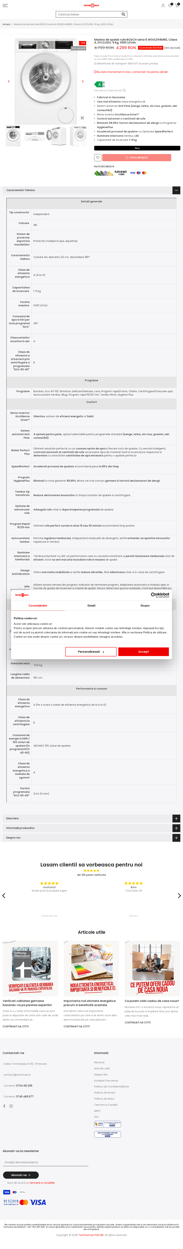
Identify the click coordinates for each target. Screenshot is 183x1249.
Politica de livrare (104, 1092)
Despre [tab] (145, 605)
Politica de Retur (104, 1099)
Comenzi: (18, 1085)
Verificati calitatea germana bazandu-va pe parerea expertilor (27, 1003)
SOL (96, 1117)
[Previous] (9, 81)
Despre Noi (100, 1074)
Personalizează (89, 652)
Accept (143, 652)
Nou (137, 148)
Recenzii (99, 1062)
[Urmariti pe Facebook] (4, 1106)
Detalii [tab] (92, 605)
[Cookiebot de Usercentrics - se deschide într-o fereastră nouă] (153, 595)
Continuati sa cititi (16, 1026)
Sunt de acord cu (31, 1183)
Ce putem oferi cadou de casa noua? (152, 1001)
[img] (91, 870)
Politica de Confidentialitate (111, 1086)
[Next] (82, 81)
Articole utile (102, 1068)
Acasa (6, 24)
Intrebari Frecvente (106, 1080)
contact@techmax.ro (17, 1075)
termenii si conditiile (42, 1183)
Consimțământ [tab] (38, 605)
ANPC (97, 1111)
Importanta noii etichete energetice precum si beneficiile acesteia (90, 1003)
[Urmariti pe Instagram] (11, 1106)
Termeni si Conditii (105, 1105)
